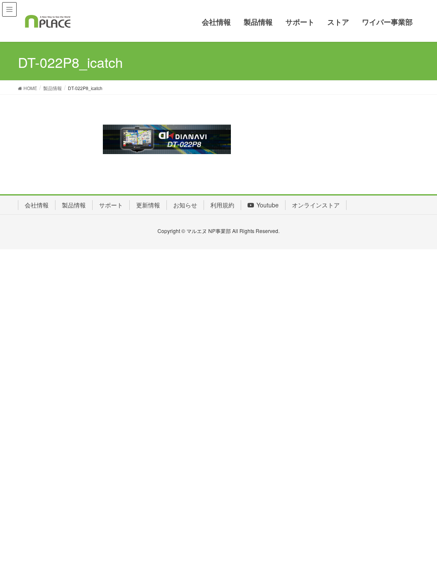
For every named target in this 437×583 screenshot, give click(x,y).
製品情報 (74, 205)
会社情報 (37, 205)
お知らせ (185, 205)
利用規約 (222, 205)
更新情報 (148, 205)
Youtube (267, 205)
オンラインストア (316, 205)
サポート (111, 205)
